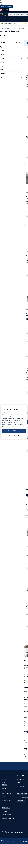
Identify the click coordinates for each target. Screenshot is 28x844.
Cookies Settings (14, 435)
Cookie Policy (10, 426)
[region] (14, 422)
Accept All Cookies (14, 431)
